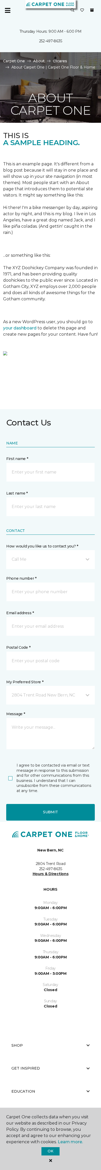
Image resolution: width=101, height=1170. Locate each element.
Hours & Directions (51, 873)
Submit (50, 812)
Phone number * (21, 578)
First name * (17, 459)
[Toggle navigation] (7, 10)
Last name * (17, 493)
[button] (72, 10)
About (39, 61)
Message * (15, 714)
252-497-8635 (50, 41)
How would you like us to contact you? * (42, 546)
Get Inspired (25, 1068)
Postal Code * (18, 647)
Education (23, 1091)
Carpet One (14, 61)
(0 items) (92, 10)
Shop (17, 1045)
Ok (50, 1151)
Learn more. (70, 1141)
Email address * (20, 613)
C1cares (60, 61)
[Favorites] (82, 10)
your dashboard (20, 328)
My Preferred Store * (24, 682)
